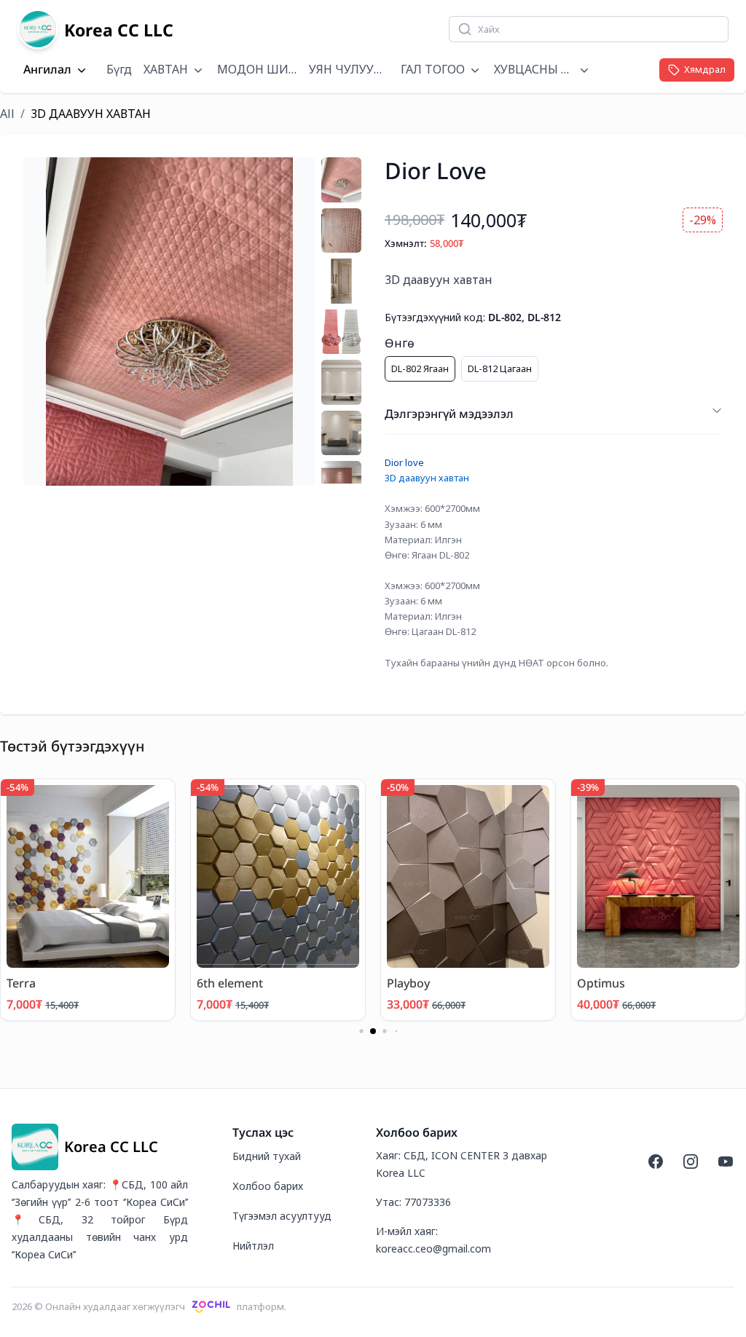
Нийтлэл (253, 1246)
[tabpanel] (169, 321)
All (7, 114)
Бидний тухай (266, 1156)
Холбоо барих (267, 1186)
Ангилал (47, 70)
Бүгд (119, 69)
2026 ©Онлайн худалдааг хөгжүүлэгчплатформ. (149, 1306)
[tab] (341, 179)
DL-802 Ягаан (420, 368)
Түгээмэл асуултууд (281, 1216)
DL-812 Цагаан (500, 368)
